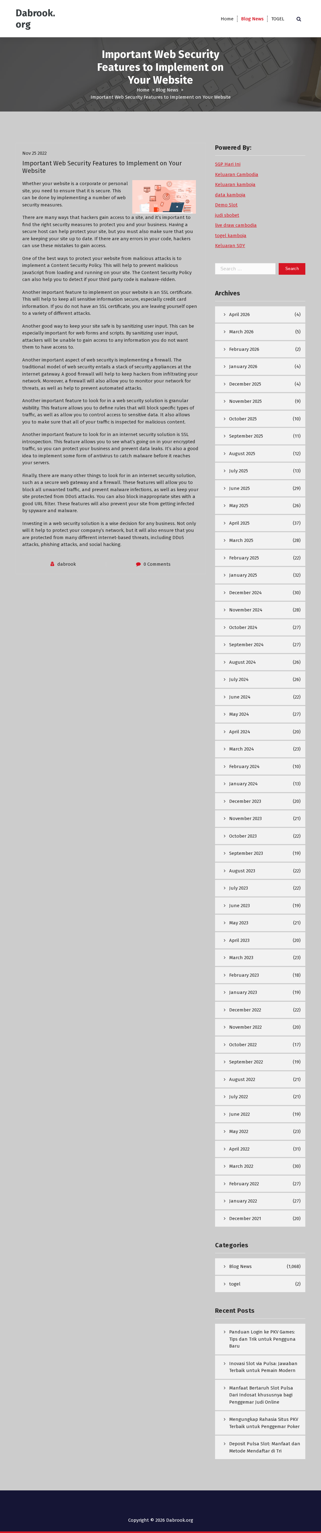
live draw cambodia (236, 225)
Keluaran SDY (230, 245)
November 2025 (245, 401)
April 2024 (239, 732)
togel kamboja (230, 235)
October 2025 (243, 419)
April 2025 (239, 523)
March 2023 (241, 957)
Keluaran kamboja (235, 184)
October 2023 (243, 836)
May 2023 (238, 923)
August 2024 (242, 662)
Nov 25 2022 (34, 153)
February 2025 (244, 558)
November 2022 (245, 1027)
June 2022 (239, 1114)
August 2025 (242, 453)
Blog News (252, 19)
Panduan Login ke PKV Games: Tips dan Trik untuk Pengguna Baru (262, 1339)
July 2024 (239, 679)
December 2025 (245, 384)
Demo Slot (226, 205)
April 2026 (239, 314)
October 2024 (243, 627)
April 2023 (239, 940)
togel (234, 1284)
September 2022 (246, 1062)
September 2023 (246, 853)
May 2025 (238, 505)
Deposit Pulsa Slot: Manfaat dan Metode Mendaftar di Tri (264, 1447)
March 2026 (241, 332)
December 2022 (245, 1010)
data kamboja (230, 195)
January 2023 (243, 992)
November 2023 (245, 818)
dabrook (66, 564)
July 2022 (238, 1096)
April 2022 (239, 1149)
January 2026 (243, 366)
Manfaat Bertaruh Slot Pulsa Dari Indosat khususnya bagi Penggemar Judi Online (261, 1395)
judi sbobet (227, 215)
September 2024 (246, 644)
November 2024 (245, 610)
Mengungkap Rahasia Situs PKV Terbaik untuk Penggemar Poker (264, 1422)
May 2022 (238, 1131)
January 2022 (243, 1201)
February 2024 (244, 766)
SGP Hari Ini (227, 164)
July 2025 (238, 471)
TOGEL (277, 19)
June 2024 (239, 697)
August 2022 (242, 1079)
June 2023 (239, 905)
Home (227, 19)
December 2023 (245, 801)
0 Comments (157, 564)
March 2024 (241, 749)
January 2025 (243, 575)
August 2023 (242, 871)
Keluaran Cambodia (236, 174)
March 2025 (241, 540)
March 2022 (241, 1166)
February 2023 (244, 975)
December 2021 (245, 1218)
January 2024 (243, 784)
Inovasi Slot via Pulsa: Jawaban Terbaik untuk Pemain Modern (263, 1367)
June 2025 (239, 488)
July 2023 (238, 888)
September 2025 (246, 436)
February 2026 (244, 349)
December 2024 (245, 592)
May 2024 (239, 714)
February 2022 (244, 1184)
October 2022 (243, 1044)
